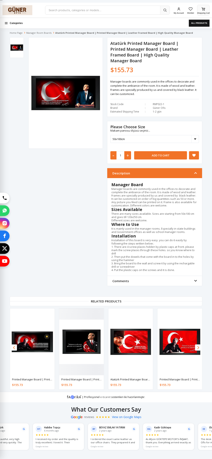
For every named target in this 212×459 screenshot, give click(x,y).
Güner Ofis (159, 108)
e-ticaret (105, 397)
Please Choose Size (127, 126)
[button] (198, 347)
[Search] (165, 10)
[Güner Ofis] (22, 10)
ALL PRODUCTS (199, 23)
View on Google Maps (126, 417)
